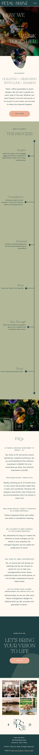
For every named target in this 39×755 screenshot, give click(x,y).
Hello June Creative (17, 750)
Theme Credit (28, 750)
